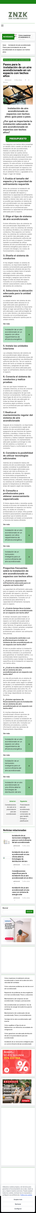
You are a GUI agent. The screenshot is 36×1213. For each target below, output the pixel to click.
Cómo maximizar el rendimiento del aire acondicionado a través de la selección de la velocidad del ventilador (25, 36)
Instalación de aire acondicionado (17, 60)
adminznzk (8, 80)
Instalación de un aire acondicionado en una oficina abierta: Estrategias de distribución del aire (20, 856)
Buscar (5, 908)
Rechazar (18, 1204)
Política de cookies (26, 1195)
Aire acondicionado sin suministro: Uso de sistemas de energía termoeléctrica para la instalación (18, 1007)
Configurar (18, 1208)
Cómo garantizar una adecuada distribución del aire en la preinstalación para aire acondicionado (18, 1036)
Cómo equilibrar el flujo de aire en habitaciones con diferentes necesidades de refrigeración (18, 1027)
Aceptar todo (18, 1199)
